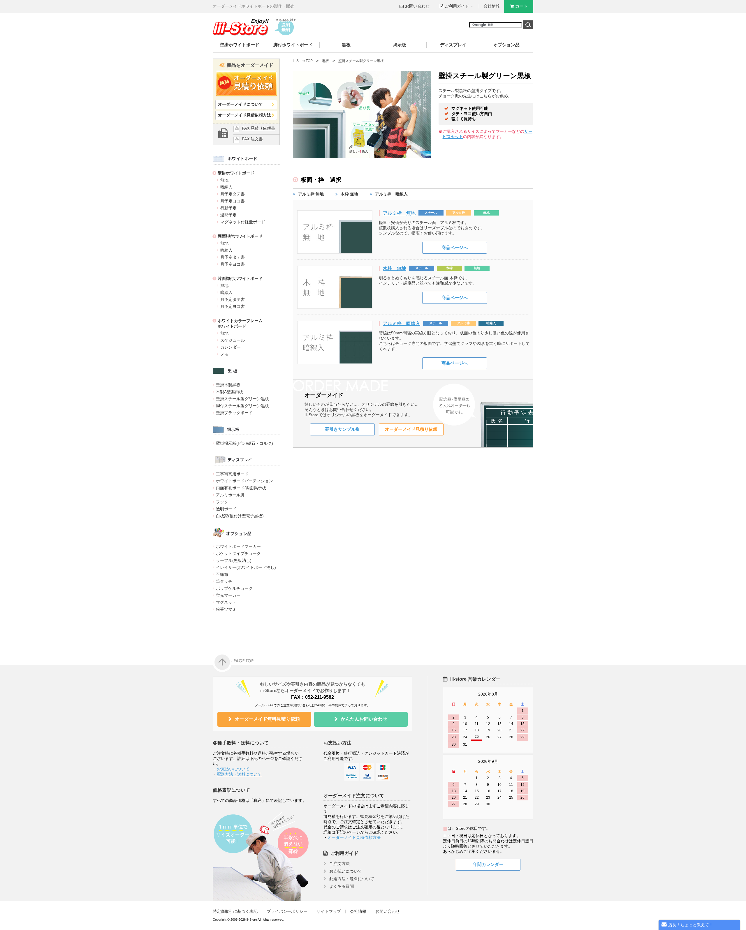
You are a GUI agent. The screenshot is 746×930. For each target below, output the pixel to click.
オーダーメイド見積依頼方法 (244, 115)
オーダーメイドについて (240, 104)
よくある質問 (341, 886)
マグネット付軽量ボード (242, 222)
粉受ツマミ (226, 609)
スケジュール (232, 340)
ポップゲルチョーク (234, 588)
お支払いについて (233, 769)
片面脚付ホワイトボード (240, 278)
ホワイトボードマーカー (238, 546)
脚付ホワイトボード (293, 44)
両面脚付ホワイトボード (240, 236)
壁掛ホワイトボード (239, 44)
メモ (224, 354)
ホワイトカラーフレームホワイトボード (240, 323)
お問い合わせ (417, 6)
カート (521, 6)
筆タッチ (224, 581)
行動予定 (228, 208)
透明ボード (226, 509)
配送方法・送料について (239, 774)
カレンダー (230, 347)
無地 (224, 180)
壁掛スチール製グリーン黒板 (242, 398)
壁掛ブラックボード (234, 412)
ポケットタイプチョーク (238, 553)
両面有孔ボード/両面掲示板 (241, 488)
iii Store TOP (303, 61)
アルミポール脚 (230, 495)
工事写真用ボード (232, 474)
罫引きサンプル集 (342, 429)
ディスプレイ (453, 44)
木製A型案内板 (229, 391)
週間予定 (228, 215)
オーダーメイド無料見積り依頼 (267, 719)
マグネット (226, 602)
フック (222, 502)
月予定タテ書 (232, 194)
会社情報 (491, 6)
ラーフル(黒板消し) (233, 560)
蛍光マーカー (228, 595)
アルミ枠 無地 (311, 194)
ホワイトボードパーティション (244, 481)
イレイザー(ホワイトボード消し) (246, 567)
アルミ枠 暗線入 (391, 194)
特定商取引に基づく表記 (235, 911)
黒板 (346, 44)
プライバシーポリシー (287, 911)
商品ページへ (454, 247)
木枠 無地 (349, 194)
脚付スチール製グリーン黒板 (242, 405)
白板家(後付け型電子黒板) (240, 515)
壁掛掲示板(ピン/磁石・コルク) (244, 443)
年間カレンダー (488, 864)
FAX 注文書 (252, 139)
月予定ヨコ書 (232, 201)
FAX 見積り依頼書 (258, 128)
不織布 (222, 574)
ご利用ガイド (344, 853)
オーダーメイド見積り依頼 (411, 429)
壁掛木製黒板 (228, 384)
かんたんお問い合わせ (364, 719)
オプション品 (506, 44)
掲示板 (399, 44)
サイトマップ (328, 911)
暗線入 (226, 187)
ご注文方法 (339, 864)
